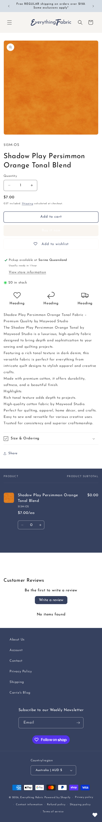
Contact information (29, 804)
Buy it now (51, 230)
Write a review (51, 600)
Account (16, 650)
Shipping (27, 203)
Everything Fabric (31, 797)
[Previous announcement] (9, 6)
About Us (17, 639)
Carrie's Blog (19, 693)
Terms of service (53, 811)
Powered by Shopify (57, 797)
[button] (9, 22)
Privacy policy (84, 797)
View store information (27, 272)
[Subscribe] (78, 722)
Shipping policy (80, 804)
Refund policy (56, 804)
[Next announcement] (93, 6)
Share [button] (13, 453)
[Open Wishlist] (95, 815)
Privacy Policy (20, 671)
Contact (15, 661)
